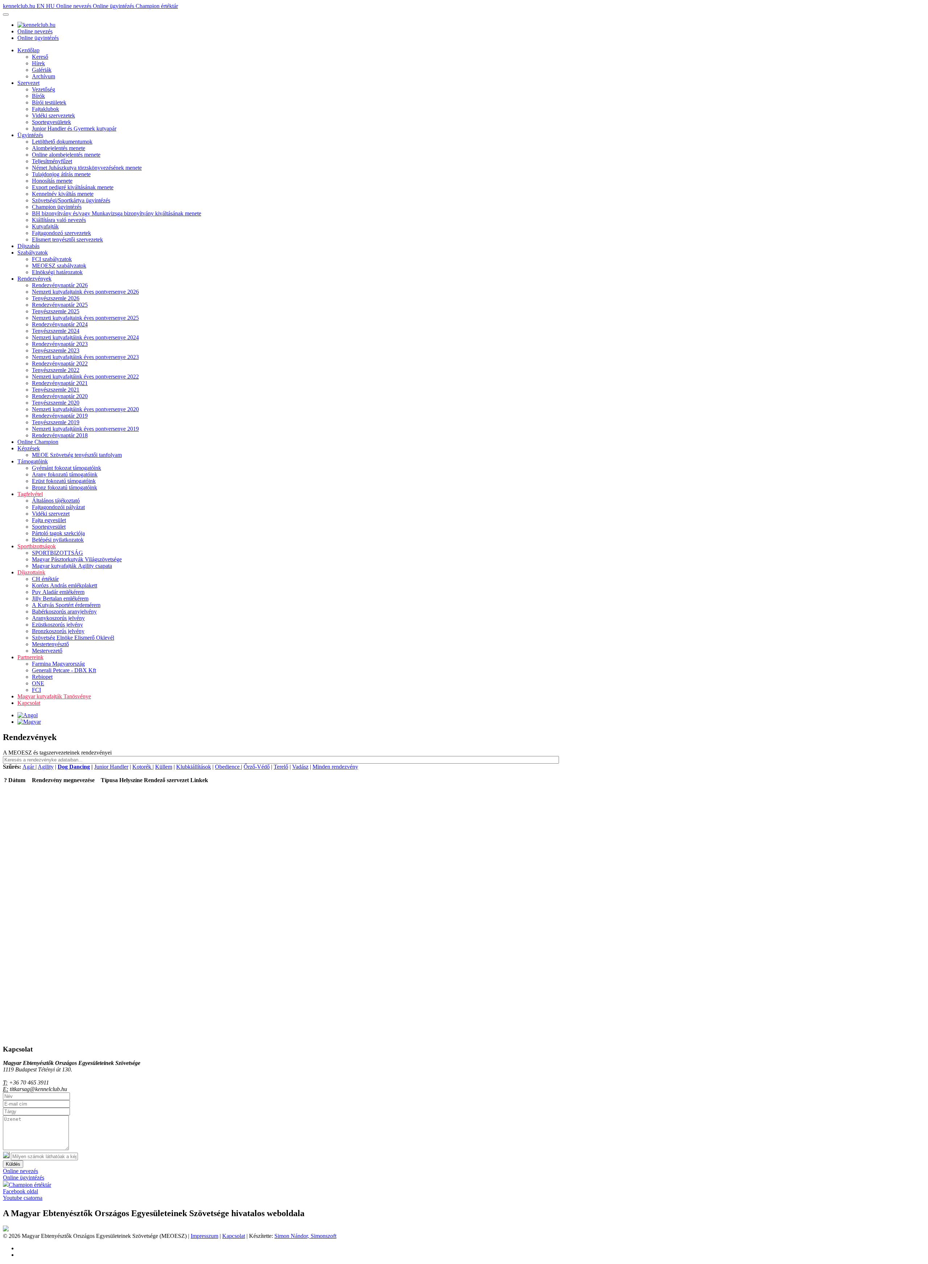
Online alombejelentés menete (66, 155)
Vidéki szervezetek (53, 115)
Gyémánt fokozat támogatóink (66, 468)
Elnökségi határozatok (57, 272)
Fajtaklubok (45, 109)
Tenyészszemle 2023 (55, 350)
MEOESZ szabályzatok (59, 266)
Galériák (41, 70)
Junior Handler (111, 767)
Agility (46, 767)
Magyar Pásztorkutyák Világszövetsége (77, 559)
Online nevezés (74, 6)
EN (41, 6)
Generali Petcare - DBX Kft (64, 670)
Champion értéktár (157, 6)
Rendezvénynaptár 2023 (60, 344)
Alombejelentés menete (58, 148)
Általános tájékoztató (56, 500)
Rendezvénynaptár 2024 (60, 324)
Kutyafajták (45, 226)
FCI (36, 690)
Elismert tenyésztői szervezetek (67, 239)
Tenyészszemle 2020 (55, 403)
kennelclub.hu (20, 6)
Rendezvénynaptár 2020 (60, 396)
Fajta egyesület (49, 520)
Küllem (163, 767)
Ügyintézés (30, 135)
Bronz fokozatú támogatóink (64, 487)
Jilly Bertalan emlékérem (60, 598)
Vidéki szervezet (51, 514)
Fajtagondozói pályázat (58, 507)
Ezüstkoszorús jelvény (57, 624)
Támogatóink (32, 461)
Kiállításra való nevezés (59, 220)
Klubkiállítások (193, 767)
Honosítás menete (52, 181)
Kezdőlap (28, 50)
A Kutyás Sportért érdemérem (66, 605)
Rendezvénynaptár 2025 (60, 305)
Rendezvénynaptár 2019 (60, 416)
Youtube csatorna (22, 1198)
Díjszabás (28, 246)
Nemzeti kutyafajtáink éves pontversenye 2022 (85, 376)
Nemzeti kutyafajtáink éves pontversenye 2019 (85, 429)
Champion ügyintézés (57, 207)
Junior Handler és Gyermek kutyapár (74, 128)
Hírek (38, 63)
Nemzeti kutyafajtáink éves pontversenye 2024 (85, 337)
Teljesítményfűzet (52, 161)
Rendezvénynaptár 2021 (60, 383)
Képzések (28, 448)
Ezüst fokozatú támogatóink (64, 481)
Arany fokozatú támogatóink (65, 474)
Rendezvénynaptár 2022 (60, 363)
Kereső (40, 57)
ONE (38, 683)
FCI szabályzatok (52, 259)
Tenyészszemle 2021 (55, 390)
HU (51, 6)
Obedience (228, 767)
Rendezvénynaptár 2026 (60, 285)
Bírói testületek (49, 102)
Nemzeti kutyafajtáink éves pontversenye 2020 (85, 409)
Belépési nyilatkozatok (58, 540)
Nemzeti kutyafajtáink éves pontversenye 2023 (85, 357)
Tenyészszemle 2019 (55, 422)
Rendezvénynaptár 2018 (60, 435)
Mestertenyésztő (50, 644)
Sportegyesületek (51, 122)
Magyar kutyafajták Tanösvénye (54, 696)
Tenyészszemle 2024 (55, 331)
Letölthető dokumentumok (62, 142)
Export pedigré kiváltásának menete (72, 187)
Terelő (281, 767)
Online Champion (37, 442)
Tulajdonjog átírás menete (61, 174)
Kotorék (142, 767)
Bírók (38, 96)
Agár (29, 767)
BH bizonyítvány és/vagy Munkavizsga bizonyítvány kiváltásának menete (116, 213)
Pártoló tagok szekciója (58, 533)
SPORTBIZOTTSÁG (57, 553)
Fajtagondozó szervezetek (61, 233)
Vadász (300, 767)
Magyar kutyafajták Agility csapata (72, 566)
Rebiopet (42, 677)
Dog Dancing (74, 767)
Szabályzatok (32, 252)
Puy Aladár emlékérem (58, 592)
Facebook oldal (20, 1191)
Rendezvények (34, 279)
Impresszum (204, 1236)
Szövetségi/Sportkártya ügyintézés (71, 200)
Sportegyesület (49, 527)
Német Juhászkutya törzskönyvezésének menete (87, 168)
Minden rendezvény (335, 767)
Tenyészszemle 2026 (55, 298)
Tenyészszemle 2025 (55, 311)
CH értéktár (45, 579)
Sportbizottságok (36, 546)
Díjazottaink (31, 572)
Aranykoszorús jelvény (58, 618)
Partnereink (30, 657)
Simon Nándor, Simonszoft (305, 1236)
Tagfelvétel (30, 494)
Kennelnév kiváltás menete (63, 194)
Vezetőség (43, 89)
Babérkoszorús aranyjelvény (64, 611)
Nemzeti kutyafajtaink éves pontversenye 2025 (85, 318)
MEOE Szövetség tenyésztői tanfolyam (77, 455)
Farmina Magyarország (58, 664)
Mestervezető (47, 651)
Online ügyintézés (114, 6)
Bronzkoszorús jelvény (58, 631)
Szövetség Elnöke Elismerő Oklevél (73, 638)
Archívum (43, 76)
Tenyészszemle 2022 (55, 370)
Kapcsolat (28, 703)
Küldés (13, 1164)
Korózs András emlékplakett (64, 585)
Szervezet (28, 83)
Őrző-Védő (257, 767)
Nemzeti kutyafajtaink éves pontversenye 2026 (85, 292)
